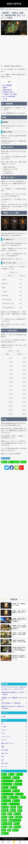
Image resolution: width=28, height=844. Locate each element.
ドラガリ (16, 790)
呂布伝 (13, 810)
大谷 (20, 810)
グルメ (3, 733)
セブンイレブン (7, 784)
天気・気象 (4, 750)
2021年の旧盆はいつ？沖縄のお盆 (10, 703)
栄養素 (5, 817)
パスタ (5, 797)
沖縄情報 (19, 817)
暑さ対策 (17, 813)
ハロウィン (20, 794)
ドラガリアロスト (8, 794)
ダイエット (18, 784)
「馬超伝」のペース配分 (10, 94)
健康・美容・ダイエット (8, 743)
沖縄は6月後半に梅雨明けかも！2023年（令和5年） (12, 693)
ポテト (23, 797)
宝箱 (4, 813)
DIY (2, 723)
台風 (20, 807)
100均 (4, 774)
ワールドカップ (14, 804)
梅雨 (11, 817)
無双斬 (5, 462)
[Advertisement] (14, 50)
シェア (19, 843)
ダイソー (5, 787)
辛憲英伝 (17, 827)
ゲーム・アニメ (6, 458)
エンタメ (3, 730)
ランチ (5, 804)
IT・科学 (3, 726)
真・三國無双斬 (7, 85)
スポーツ (3, 740)
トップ (25, 843)
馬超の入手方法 (7, 89)
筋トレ (17, 823)
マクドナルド (6, 800)
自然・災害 (4, 763)
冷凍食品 (5, 807)
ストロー (19, 781)
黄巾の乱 (5, 833)
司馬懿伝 (5, 810)
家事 (10, 813)
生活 (2, 756)
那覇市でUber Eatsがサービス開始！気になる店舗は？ (13, 707)
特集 (14, 843)
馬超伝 (5, 87)
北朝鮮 (13, 807)
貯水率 (5, 827)
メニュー (8, 843)
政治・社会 (4, 753)
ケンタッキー (6, 777)
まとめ (5, 98)
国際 (2, 746)
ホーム (3, 843)
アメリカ (19, 774)
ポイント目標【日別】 (9, 96)
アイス (12, 774)
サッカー (16, 777)
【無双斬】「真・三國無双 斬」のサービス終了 (13, 699)
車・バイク (4, 766)
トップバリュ (6, 790)
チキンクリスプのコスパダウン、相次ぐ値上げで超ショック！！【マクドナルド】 (13, 688)
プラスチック (14, 797)
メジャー (16, 800)
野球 (4, 830)
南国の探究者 (14, 3)
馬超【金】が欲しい (8, 92)
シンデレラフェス (8, 781)
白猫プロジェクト (15, 820)
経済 (2, 760)
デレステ (14, 787)
